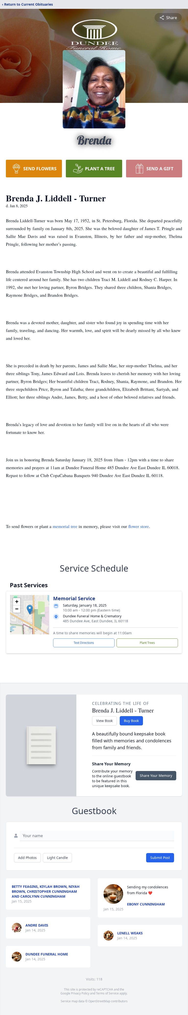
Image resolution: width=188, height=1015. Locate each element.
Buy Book (131, 720)
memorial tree (65, 526)
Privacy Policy (80, 993)
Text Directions (84, 643)
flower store (138, 526)
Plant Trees (147, 643)
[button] (30, 610)
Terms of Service (107, 993)
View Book (104, 720)
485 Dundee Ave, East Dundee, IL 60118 (95, 621)
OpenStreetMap (99, 1001)
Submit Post (160, 857)
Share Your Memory (156, 775)
